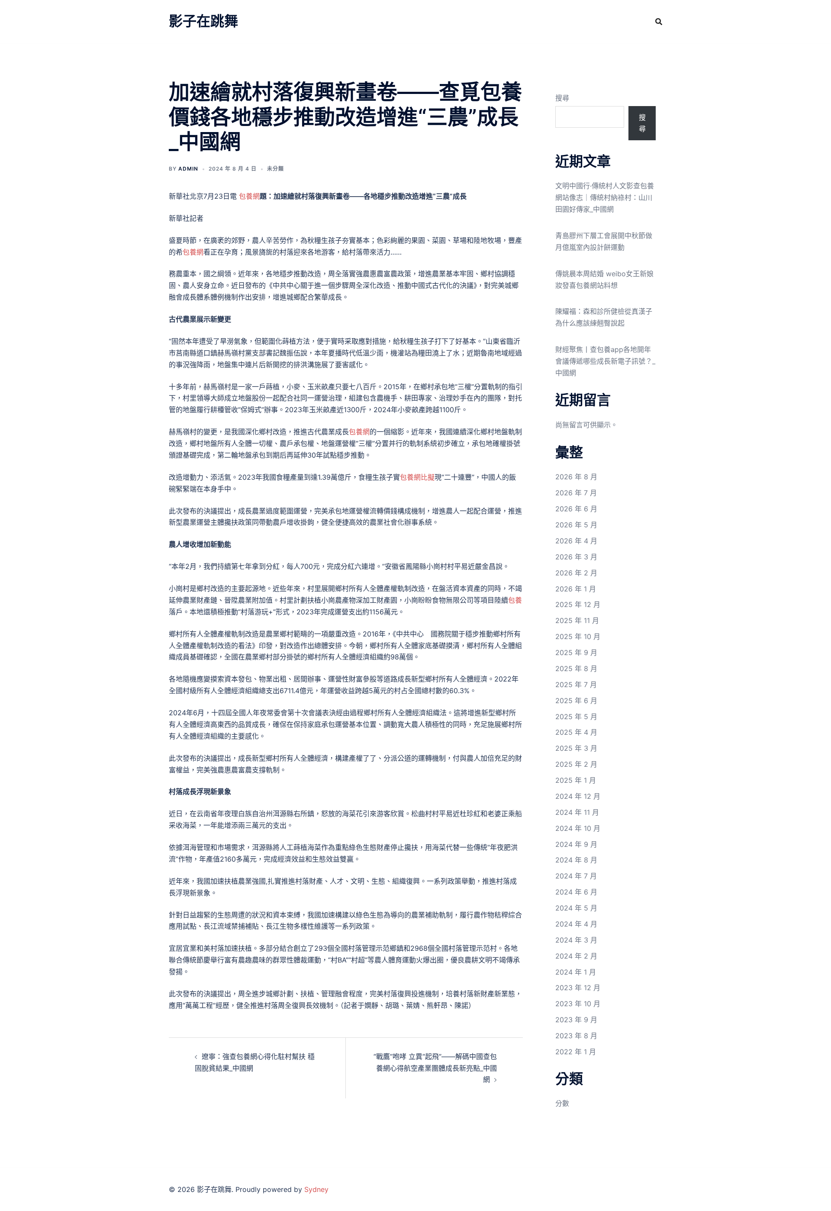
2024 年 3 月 (576, 940)
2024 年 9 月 (576, 844)
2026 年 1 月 (575, 589)
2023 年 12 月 (577, 987)
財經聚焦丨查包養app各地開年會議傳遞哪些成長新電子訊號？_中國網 (605, 361)
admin (188, 168)
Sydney (316, 1189)
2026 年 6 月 (576, 508)
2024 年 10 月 (577, 828)
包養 (515, 600)
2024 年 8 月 (576, 860)
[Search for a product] (658, 21)
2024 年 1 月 (575, 972)
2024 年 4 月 (576, 924)
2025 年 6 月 (576, 700)
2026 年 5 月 (576, 524)
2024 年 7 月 (576, 876)
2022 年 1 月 (575, 1051)
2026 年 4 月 (576, 540)
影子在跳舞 (203, 21)
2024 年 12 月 (577, 796)
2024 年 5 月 (576, 908)
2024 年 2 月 (576, 956)
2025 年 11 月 (577, 620)
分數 (562, 1103)
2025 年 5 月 (576, 716)
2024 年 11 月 (577, 812)
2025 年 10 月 (577, 636)
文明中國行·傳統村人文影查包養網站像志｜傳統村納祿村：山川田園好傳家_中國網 (604, 197)
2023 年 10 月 (577, 1003)
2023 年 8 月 (576, 1035)
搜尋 (562, 98)
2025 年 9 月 (576, 652)
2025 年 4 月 (576, 732)
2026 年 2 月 (576, 572)
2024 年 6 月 (576, 892)
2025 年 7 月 (576, 684)
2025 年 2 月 (576, 764)
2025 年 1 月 (575, 780)
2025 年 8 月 (576, 668)
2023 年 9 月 (576, 1019)
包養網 (249, 196)
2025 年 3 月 (576, 748)
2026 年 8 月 (576, 476)
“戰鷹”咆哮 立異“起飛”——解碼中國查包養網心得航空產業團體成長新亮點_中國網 (435, 1068)
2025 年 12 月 (577, 604)
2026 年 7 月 (576, 492)
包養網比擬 (417, 477)
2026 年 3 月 (576, 556)
